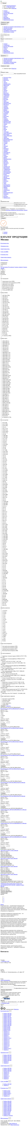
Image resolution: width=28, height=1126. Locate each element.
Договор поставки (7, 28)
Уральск (5, 90)
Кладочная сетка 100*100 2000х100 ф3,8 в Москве (13, 796)
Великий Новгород (8, 192)
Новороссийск (7, 84)
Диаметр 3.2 (6, 1043)
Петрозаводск (6, 152)
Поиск (2, 1004)
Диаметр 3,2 (6, 1036)
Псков (4, 115)
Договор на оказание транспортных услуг (13, 26)
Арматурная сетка (5, 1065)
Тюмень (5, 164)
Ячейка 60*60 (6, 1027)
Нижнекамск (6, 178)
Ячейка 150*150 (7, 1022)
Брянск (5, 157)
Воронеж (5, 78)
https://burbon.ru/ (13, 1123)
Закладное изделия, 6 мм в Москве (9, 866)
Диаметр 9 (6, 1078)
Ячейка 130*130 (7, 1020)
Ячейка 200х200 (7, 1106)
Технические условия (8, 31)
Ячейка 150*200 (7, 1023)
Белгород (5, 196)
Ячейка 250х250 (7, 1107)
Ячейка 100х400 (7, 1102)
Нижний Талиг (7, 121)
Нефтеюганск (6, 197)
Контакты (5, 17)
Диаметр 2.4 (6, 1034)
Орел (4, 128)
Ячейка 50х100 (7, 1111)
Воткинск (5, 181)
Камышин (5, 193)
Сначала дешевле (18, 267)
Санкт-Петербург (7, 133)
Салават (5, 143)
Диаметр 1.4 (6, 1095)
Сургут (5, 195)
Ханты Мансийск (7, 135)
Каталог (5, 233)
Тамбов (5, 137)
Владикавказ (6, 173)
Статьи (5, 16)
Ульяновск (6, 108)
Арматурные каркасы (6, 1098)
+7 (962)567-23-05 (10, 7)
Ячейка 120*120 (7, 1017)
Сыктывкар (6, 175)
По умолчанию (4, 267)
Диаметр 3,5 (6, 1040)
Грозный (5, 146)
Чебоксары (6, 138)
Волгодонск (6, 134)
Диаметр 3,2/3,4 (7, 1038)
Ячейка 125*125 (7, 1018)
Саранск (5, 106)
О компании (6, 12)
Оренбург (5, 107)
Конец (2, 904)
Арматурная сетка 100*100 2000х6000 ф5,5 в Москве (13, 836)
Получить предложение (6, 855)
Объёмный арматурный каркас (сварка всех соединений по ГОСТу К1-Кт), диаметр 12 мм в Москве (12, 885)
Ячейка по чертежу (8, 1115)
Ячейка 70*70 (6, 1030)
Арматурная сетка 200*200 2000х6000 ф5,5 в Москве (13, 809)
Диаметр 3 (6, 1035)
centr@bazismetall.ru (11, 5)
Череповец (6, 102)
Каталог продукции (8, 13)
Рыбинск (5, 161)
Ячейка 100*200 (7, 1014)
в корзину (3, 724)
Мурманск (6, 148)
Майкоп (5, 187)
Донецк (5, 82)
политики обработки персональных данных (16, 210)
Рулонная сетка (4, 1088)
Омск (4, 147)
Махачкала (6, 104)
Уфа (4, 144)
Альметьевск (6, 190)
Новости (5, 14)
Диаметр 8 (6, 1077)
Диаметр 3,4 (6, 1039)
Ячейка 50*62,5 (7, 1093)
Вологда (5, 98)
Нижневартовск (7, 159)
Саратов (5, 188)
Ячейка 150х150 (7, 1103)
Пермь (5, 191)
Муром (5, 129)
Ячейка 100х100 (7, 1101)
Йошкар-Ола (6, 140)
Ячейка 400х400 (7, 1110)
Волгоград (6, 93)
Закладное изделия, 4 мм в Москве (9, 874)
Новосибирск (6, 186)
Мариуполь (6, 85)
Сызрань (5, 156)
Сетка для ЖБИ (4, 1081)
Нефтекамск (6, 94)
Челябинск (6, 120)
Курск (4, 182)
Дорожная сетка (4, 1052)
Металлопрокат (4, 1118)
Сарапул (5, 86)
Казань (5, 174)
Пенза (4, 89)
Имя (15, 202)
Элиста (5, 165)
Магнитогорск (7, 122)
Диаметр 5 (6, 1049)
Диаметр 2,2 (6, 1031)
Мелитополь (6, 168)
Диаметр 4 (6, 1047)
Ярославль (6, 162)
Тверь (4, 183)
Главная (5, 10)
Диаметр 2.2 (6, 1033)
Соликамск (6, 112)
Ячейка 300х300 (7, 1109)
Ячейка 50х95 (6, 1114)
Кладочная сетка (5, 1011)
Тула (4, 81)
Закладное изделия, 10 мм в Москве (9, 850)
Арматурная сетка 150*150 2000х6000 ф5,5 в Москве (13, 823)
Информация (6, 18)
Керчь (4, 155)
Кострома (5, 99)
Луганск (5, 142)
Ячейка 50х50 (6, 1112)
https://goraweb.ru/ (15, 1124)
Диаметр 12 (6, 1073)
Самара (5, 124)
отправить (3, 207)
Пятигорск (6, 96)
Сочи (4, 130)
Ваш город (16, 73)
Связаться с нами (5, 22)
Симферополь (6, 169)
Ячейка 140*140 (7, 1021)
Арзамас (5, 151)
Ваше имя (16, 985)
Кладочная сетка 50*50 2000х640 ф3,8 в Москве (12, 708)
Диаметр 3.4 (6, 1044)
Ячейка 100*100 (7, 1013)
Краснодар (6, 80)
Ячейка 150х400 (7, 1105)
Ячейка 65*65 (6, 1029)
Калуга (5, 91)
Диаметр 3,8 (6, 1042)
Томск (4, 100)
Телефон (16, 204)
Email (15, 205)
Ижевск (5, 109)
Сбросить (8, 706)
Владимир (5, 153)
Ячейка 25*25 (6, 1090)
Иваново (5, 126)
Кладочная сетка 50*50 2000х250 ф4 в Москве (12, 728)
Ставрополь (6, 95)
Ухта (4, 125)
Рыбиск (5, 87)
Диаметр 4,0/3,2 (7, 1048)
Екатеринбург (6, 184)
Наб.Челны (6, 111)
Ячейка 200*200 (7, 1025)
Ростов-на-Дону (7, 77)
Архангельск (6, 170)
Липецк (5, 160)
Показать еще (4, 893)
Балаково (5, 113)
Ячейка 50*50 (6, 1026)
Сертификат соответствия (9, 30)
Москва (5, 177)
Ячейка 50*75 (6, 1094)
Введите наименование (6, 38)
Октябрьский (6, 166)
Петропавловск (7, 171)
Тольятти (5, 118)
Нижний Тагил (7, 103)
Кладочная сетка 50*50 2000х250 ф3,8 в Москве (12, 755)
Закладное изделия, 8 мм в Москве (9, 858)
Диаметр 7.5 (6, 1076)
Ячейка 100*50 (7, 1016)
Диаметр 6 (6, 1074)
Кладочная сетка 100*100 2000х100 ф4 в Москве (12, 768)
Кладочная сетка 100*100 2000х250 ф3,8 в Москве (13, 782)
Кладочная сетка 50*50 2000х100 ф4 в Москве (12, 741)
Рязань (5, 179)
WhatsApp (13, 8)
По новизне (11, 267)
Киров (5, 117)
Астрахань (6, 131)
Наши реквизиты (7, 29)
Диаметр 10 (6, 1072)
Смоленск (5, 150)
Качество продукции (8, 19)
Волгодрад (6, 116)
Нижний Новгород (8, 139)
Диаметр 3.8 (6, 1045)
